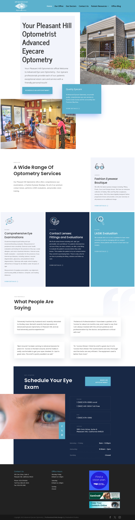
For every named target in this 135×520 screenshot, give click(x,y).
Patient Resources (99, 6)
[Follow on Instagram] (62, 435)
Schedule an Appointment (37, 90)
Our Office (59, 6)
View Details (72, 108)
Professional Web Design (54, 517)
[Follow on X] (62, 430)
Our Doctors (71, 6)
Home (49, 6)
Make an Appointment (101, 381)
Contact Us (84, 6)
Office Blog (116, 6)
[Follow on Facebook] (62, 426)
